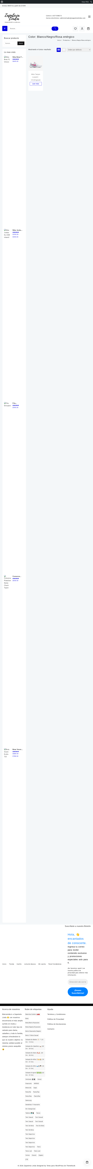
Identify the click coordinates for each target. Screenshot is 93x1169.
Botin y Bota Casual (32, 1035)
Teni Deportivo (30, 1134)
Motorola (28, 1087)
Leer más (35, 84)
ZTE (27, 1159)
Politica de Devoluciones (56, 1024)
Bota (27, 1018)
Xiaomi (34, 1155)
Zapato (41, 1155)
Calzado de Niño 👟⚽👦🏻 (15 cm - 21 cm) (35, 1067)
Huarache (29, 1083)
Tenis (39, 1147)
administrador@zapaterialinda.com (73, 18)
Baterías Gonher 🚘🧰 (33, 1014)
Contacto (50, 1029)
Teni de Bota (30, 1125)
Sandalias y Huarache (33, 1104)
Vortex (28, 1155)
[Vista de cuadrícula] (59, 50)
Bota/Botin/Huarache (32, 1023)
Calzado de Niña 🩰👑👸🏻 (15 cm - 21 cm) (35, 1061)
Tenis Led (29, 1151)
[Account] (82, 28)
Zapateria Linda (30, 1166)
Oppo (35, 1087)
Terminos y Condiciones (56, 1014)
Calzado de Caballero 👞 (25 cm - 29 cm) (35, 1047)
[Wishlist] (75, 28)
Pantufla (28, 1092)
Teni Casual (29, 1117)
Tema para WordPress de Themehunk (61, 1166)
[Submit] (55, 29)
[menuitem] (2, 2)
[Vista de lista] (64, 50)
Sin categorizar (30, 1109)
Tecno (38, 1113)
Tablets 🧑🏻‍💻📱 (30, 1113)
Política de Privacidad (55, 1019)
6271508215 (57, 16)
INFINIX (36, 1083)
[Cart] (88, 28)
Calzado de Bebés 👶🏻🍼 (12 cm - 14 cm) (34, 1041)
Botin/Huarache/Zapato (33, 1031)
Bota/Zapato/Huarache (33, 1027)
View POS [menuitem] (85, 2)
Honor (40, 1079)
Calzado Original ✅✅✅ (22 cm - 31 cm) (35, 1074)
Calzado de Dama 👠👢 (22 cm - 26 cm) (34, 1054)
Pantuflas (36, 1092)
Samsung (29, 1100)
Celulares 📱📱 (30, 1079)
